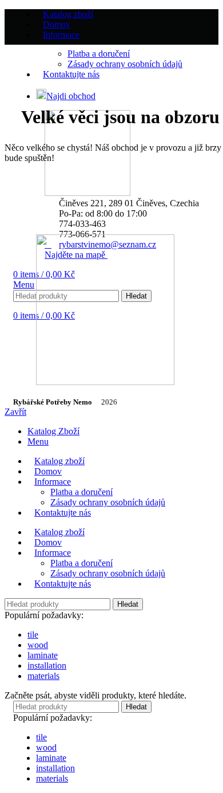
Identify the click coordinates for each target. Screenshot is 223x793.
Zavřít (15, 412)
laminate (42, 655)
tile (32, 634)
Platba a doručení (81, 492)
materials (43, 676)
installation (46, 665)
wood (37, 645)
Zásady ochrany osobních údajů (107, 502)
